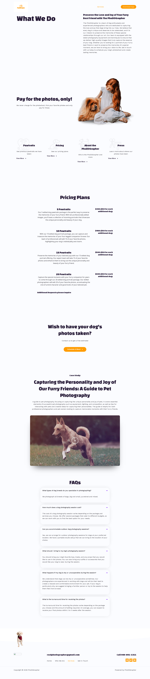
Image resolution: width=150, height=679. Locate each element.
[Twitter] (130, 660)
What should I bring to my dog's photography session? (63, 551)
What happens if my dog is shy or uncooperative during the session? (69, 573)
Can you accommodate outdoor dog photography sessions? (65, 529)
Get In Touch (112, 7)
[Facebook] (127, 660)
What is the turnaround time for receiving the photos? (63, 599)
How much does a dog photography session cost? (61, 507)
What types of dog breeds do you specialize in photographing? (66, 490)
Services (100, 7)
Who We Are (89, 7)
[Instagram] (134, 660)
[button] (128, 7)
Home (79, 7)
